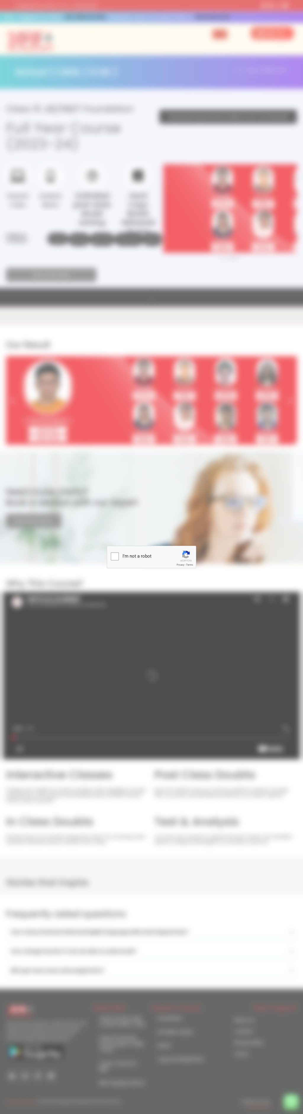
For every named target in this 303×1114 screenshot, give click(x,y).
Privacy (180, 565)
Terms (189, 565)
